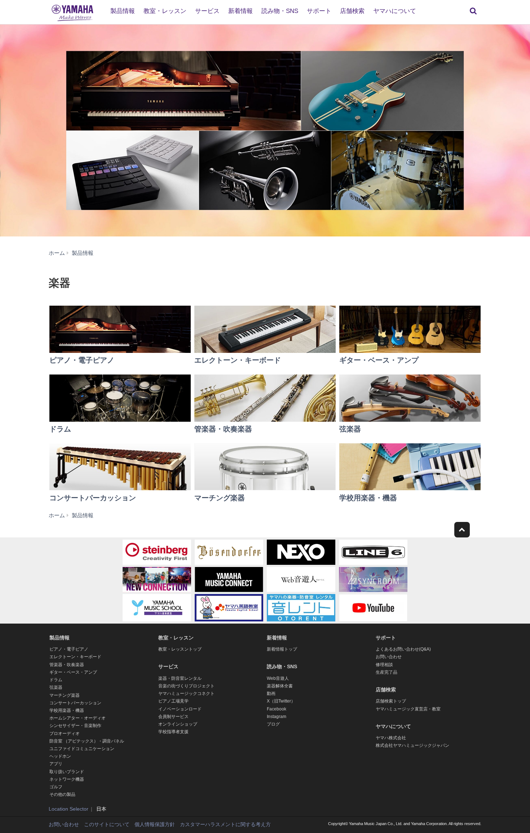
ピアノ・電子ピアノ (68, 649)
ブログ (273, 724)
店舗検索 (352, 11)
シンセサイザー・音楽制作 (75, 725)
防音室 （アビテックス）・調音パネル (86, 741)
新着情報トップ (282, 649)
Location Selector (68, 809)
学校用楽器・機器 (66, 710)
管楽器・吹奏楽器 (66, 664)
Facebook (276, 709)
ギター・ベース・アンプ (73, 672)
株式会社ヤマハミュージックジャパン (412, 745)
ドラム (55, 679)
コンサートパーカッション (75, 702)
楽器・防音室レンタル (180, 678)
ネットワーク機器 (66, 779)
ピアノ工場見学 (173, 701)
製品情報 (122, 11)
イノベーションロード (180, 709)
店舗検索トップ (391, 701)
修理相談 (384, 664)
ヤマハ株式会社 (391, 737)
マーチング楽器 (64, 695)
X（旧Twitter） (281, 701)
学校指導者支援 (173, 731)
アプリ (55, 763)
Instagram (276, 716)
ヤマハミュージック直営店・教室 (408, 709)
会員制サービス (173, 716)
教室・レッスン (164, 11)
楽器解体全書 (280, 685)
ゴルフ (55, 786)
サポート (319, 11)
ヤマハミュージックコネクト (186, 693)
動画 (271, 693)
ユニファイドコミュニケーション (81, 748)
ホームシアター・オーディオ (77, 718)
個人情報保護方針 (154, 824)
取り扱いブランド (66, 771)
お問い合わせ (389, 656)
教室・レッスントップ (180, 649)
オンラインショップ (177, 724)
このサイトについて (106, 824)
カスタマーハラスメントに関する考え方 (225, 824)
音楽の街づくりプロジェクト (186, 685)
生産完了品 (386, 672)
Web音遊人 (278, 678)
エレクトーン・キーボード (75, 656)
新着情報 (240, 11)
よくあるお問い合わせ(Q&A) (403, 649)
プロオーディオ (64, 733)
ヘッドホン (60, 756)
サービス (207, 11)
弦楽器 (55, 687)
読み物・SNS (279, 11)
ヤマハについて (394, 11)
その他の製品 (62, 794)
